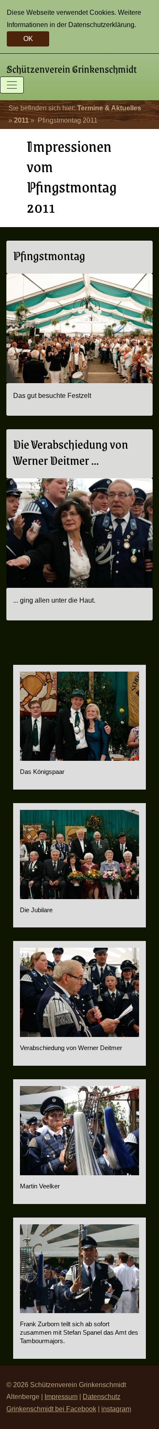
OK (28, 38)
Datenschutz (101, 1396)
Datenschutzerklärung (101, 24)
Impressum (61, 1396)
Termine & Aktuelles (109, 108)
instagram (116, 1409)
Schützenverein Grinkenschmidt (71, 68)
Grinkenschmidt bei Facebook (51, 1409)
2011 (21, 120)
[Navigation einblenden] (12, 85)
